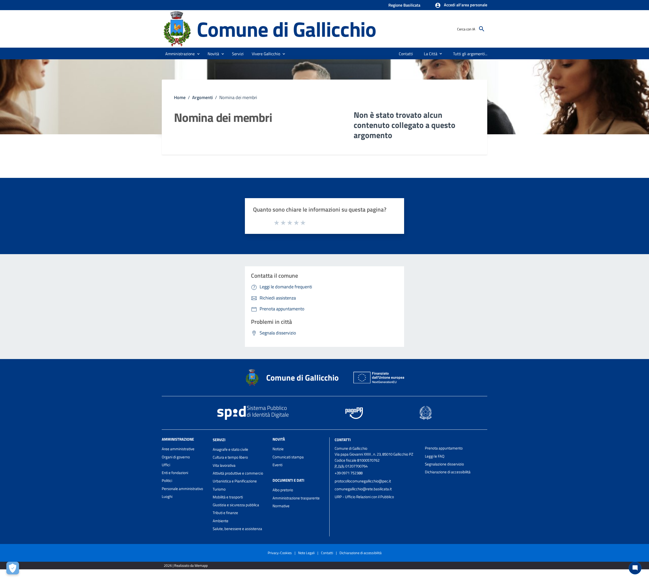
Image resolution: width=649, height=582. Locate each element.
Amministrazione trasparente (296, 498)
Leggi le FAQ (434, 456)
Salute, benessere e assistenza (237, 529)
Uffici (166, 465)
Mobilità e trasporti (228, 497)
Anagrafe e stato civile (230, 449)
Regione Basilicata (404, 5)
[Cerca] (481, 28)
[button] (461, 5)
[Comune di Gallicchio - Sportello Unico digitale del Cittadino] (177, 28)
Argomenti (202, 97)
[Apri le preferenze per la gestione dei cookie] (12, 568)
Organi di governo (176, 457)
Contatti (343, 440)
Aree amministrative (178, 449)
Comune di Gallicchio (286, 29)
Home (180, 97)
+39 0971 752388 (349, 473)
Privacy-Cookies (280, 552)
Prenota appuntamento (444, 448)
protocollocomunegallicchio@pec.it (363, 481)
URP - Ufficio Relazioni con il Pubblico (364, 497)
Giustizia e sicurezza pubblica (236, 505)
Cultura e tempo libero (230, 457)
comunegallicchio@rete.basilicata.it (363, 489)
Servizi (219, 440)
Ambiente (220, 521)
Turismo (219, 489)
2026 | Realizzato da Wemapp (186, 565)
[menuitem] (406, 53)
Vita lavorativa (224, 465)
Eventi (277, 465)
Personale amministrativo (182, 489)
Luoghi (167, 496)
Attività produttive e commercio (238, 473)
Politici (167, 480)
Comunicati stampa (288, 457)
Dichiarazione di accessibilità (448, 472)
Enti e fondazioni (175, 473)
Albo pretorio (283, 490)
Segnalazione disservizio (444, 464)
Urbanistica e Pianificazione (235, 481)
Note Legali (306, 552)
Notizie (278, 449)
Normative (281, 506)
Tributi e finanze (225, 513)
